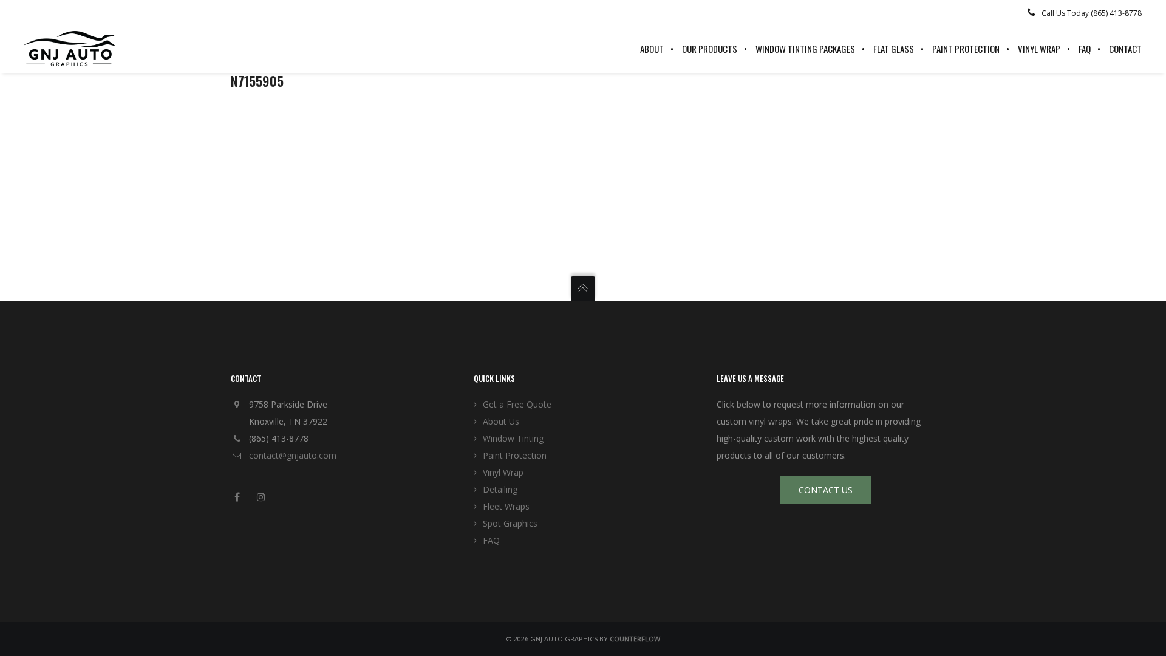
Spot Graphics (510, 523)
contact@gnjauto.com (292, 455)
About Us (501, 421)
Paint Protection (515, 455)
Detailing (500, 489)
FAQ (491, 540)
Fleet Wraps (506, 506)
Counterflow (635, 638)
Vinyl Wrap (503, 472)
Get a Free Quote (517, 404)
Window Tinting (513, 438)
